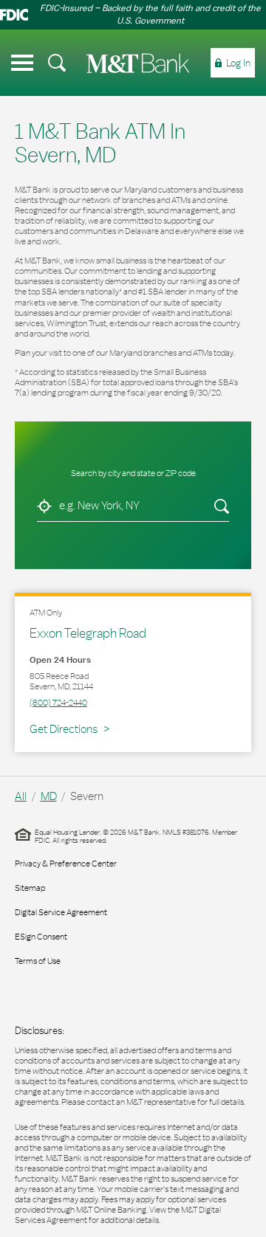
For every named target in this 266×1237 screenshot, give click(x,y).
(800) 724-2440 (58, 703)
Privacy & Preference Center (66, 863)
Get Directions (69, 728)
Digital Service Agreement (61, 912)
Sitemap (30, 888)
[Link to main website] (138, 63)
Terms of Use (38, 961)
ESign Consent (41, 937)
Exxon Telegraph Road (88, 632)
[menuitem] (57, 63)
